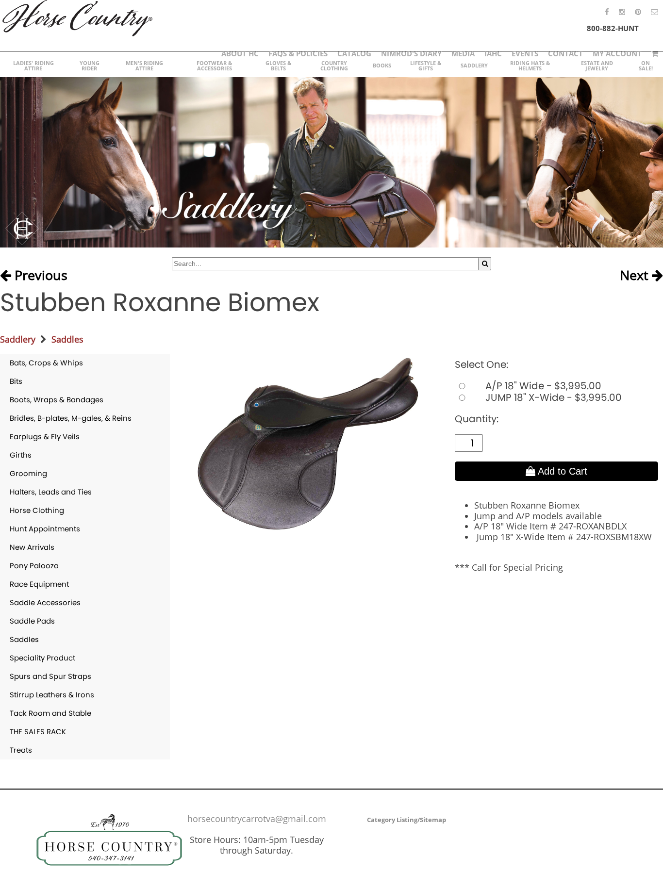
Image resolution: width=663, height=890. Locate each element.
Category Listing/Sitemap (406, 819)
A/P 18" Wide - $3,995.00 (542, 386)
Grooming (28, 473)
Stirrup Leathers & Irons (52, 695)
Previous (39, 275)
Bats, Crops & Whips (46, 363)
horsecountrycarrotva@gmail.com (256, 818)
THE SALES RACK (38, 731)
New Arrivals (32, 547)
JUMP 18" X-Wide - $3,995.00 (552, 397)
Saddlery (17, 339)
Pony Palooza (34, 565)
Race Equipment (39, 584)
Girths (21, 455)
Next (636, 275)
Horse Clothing (37, 510)
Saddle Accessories (45, 602)
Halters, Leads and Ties (51, 492)
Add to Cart (561, 471)
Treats (21, 750)
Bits (16, 381)
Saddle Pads (32, 621)
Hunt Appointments (45, 529)
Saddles (67, 339)
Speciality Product (42, 658)
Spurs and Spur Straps (50, 676)
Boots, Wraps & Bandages (56, 400)
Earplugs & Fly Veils (45, 436)
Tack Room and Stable (50, 713)
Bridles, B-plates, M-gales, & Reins (71, 418)
